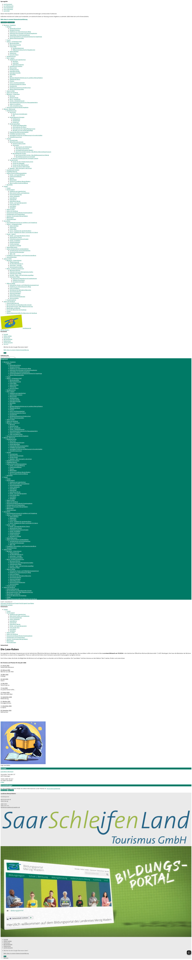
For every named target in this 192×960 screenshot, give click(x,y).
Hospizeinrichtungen (18, 282)
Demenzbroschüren (15, 28)
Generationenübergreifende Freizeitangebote (19, 213)
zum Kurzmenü (8, 4)
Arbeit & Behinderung (13, 303)
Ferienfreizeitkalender (16, 194)
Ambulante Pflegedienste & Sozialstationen (25, 278)
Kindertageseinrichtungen (17, 117)
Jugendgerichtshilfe (15, 73)
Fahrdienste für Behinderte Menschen (20, 290)
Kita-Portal (13, 112)
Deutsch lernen (14, 97)
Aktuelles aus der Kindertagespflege (23, 130)
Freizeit (6, 186)
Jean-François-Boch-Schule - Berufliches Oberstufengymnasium (33, 152)
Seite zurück (4, 790)
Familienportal (10, 603)
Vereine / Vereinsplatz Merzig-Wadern (17, 216)
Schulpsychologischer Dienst (18, 84)
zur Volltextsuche (8, 6)
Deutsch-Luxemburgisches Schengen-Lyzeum (25, 158)
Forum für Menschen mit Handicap (16, 310)
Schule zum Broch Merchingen (21, 166)
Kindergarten (16, 119)
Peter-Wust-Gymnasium (22, 148)
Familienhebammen (18, 48)
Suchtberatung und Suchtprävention (20, 250)
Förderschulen (14, 160)
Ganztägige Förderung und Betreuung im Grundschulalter (26, 135)
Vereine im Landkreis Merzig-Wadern (20, 181)
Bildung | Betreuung (9, 109)
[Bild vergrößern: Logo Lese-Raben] (23, 764)
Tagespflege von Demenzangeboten (20, 35)
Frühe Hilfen (13, 46)
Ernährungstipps (14, 244)
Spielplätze (13, 208)
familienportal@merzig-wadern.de (10, 807)
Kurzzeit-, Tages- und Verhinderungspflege (22, 275)
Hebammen (13, 53)
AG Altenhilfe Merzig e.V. (16, 264)
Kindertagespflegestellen (20, 125)
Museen (12, 178)
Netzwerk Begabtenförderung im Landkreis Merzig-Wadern (26, 78)
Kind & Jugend (11, 189)
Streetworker (13, 86)
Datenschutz (7, 341)
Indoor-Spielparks (15, 196)
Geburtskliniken (14, 51)
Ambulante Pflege (15, 277)
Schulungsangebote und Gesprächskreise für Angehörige (26, 36)
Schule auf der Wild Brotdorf (21, 165)
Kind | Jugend (10, 58)
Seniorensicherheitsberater (17, 296)
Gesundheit (7, 221)
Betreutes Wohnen (15, 270)
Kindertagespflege (15, 124)
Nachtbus (15, 61)
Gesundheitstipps (12, 257)
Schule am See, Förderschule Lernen (23, 162)
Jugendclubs (13, 199)
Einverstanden (11, 22)
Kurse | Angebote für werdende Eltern (20, 231)
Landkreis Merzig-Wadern (8, 793)
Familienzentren (11, 56)
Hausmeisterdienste (15, 291)
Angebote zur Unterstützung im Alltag (20, 32)
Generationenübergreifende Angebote (17, 107)
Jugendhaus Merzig (15, 201)
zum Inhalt (7, 11)
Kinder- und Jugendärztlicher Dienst (20, 236)
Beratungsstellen (14, 43)
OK (5, 352)
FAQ (14, 115)
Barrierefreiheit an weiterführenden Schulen (19, 305)
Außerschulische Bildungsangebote (17, 173)
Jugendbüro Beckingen (7, 771)
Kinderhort (16, 122)
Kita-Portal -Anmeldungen (20, 114)
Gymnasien (16, 145)
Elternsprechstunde (15, 45)
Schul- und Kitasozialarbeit (17, 83)
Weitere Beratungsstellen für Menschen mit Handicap (22, 313)
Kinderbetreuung (11, 111)
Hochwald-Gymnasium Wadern (24, 150)
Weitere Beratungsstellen (17, 38)
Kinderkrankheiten (15, 242)
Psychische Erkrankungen (17, 252)
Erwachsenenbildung (15, 176)
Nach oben (11, 790)
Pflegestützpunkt (14, 262)
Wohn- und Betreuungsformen (15, 268)
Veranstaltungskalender (53, 788)
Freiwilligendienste (12, 171)
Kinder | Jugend (11, 234)
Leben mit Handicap (12, 92)
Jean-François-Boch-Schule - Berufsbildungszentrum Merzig (32, 155)
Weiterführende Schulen (16, 142)
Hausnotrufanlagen (15, 293)
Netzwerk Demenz (15, 30)
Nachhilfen (13, 74)
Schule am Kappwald (18, 163)
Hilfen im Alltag (11, 283)
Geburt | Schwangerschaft (14, 41)
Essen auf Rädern (14, 288)
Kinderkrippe (16, 120)
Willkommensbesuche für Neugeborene (24, 50)
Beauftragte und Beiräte (13, 308)
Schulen (9, 138)
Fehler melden (8, 336)
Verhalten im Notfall (15, 245)
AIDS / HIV (12, 254)
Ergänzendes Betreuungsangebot (19, 132)
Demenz (9, 27)
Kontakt (6, 334)
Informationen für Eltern (19, 127)
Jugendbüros (13, 198)
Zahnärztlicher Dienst (16, 237)
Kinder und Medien (15, 240)
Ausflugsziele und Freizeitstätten (16, 214)
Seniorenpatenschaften (16, 267)
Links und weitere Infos (16, 106)
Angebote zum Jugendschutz (18, 60)
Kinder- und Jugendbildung (17, 175)
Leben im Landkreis (15, 104)
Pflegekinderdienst (15, 79)
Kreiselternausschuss (16, 137)
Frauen (9, 40)
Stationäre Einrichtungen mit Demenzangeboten (23, 33)
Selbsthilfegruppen (12, 247)
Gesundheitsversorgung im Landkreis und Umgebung (22, 222)
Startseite (3, 603)
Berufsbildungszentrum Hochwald (25, 157)
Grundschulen (14, 140)
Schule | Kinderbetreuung (17, 101)
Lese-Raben (13, 206)
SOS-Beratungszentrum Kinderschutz (20, 87)
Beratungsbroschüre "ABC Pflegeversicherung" (20, 306)
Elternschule (13, 68)
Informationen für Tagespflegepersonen (24, 129)
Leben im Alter (11, 91)
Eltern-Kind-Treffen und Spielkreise (19, 193)
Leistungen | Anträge (16, 265)
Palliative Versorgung (19, 280)
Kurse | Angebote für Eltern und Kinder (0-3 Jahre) (24, 232)
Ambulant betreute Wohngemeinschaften (21, 272)
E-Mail (2, 782)
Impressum (7, 337)
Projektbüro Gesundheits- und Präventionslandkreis (21, 255)
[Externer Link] (96, 827)
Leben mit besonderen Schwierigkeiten (18, 249)
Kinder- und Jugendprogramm (18, 203)
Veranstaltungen (11, 219)
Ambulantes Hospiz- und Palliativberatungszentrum (24, 285)
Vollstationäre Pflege (15, 273)
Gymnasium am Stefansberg (24, 147)
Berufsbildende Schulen (19, 153)
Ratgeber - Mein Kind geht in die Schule (21, 168)
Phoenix (12, 81)
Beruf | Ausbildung (15, 99)
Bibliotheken (13, 180)
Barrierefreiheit (8, 339)
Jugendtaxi (16, 63)
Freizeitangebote (11, 300)
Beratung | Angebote (10, 25)
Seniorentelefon (14, 298)
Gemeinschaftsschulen (19, 143)
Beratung (12, 96)
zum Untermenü (8, 9)
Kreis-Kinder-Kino (15, 204)
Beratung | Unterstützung (14, 260)
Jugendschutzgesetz (18, 64)
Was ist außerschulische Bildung (19, 183)
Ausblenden (3, 22)
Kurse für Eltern (14, 55)
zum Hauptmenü (8, 7)
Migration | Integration (13, 94)
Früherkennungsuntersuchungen (19, 239)
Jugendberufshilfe (15, 71)
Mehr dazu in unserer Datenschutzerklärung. (14, 19)
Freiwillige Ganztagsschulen (17, 134)
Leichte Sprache (8, 342)
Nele (11, 76)
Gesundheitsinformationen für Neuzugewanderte (24, 102)
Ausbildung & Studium (16, 66)
